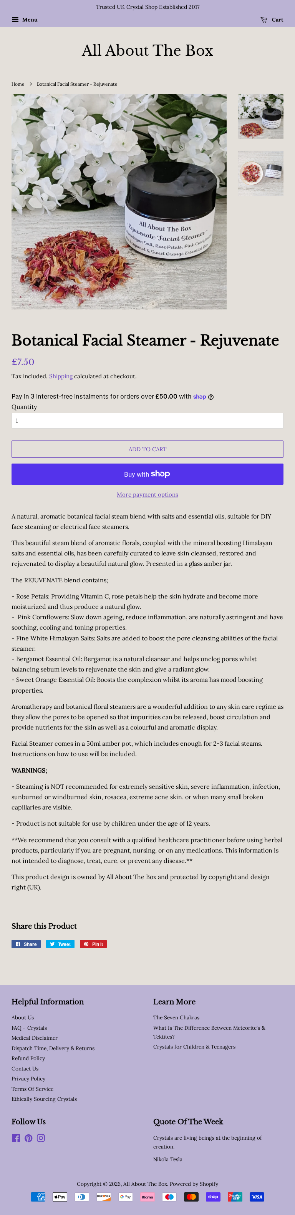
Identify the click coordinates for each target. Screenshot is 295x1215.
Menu (29, 19)
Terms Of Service (32, 1088)
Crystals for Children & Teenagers (194, 1046)
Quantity (24, 407)
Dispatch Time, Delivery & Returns (53, 1048)
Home (18, 84)
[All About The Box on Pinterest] (28, 1139)
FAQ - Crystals (29, 1027)
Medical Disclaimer (35, 1037)
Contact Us (25, 1068)
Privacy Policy (28, 1078)
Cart (276, 19)
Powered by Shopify (194, 1183)
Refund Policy (28, 1058)
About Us (23, 1017)
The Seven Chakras (176, 1017)
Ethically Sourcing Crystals (44, 1098)
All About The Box (147, 51)
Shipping (61, 376)
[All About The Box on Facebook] (16, 1139)
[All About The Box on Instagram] (40, 1139)
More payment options (147, 494)
